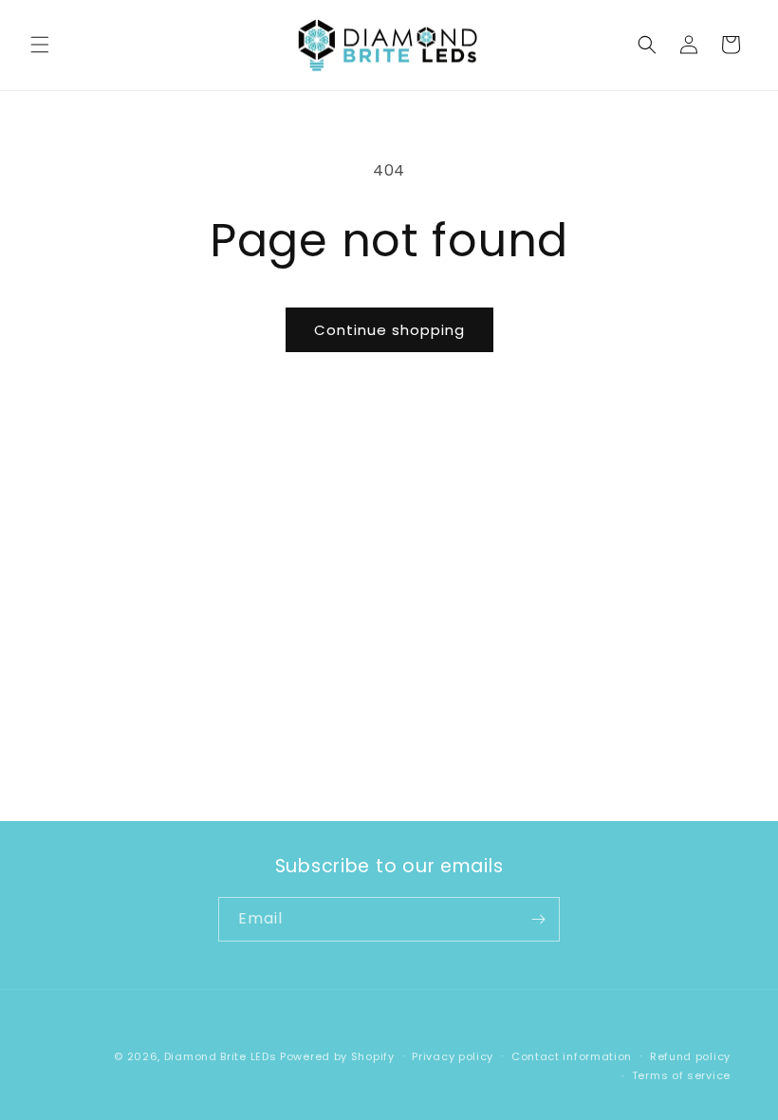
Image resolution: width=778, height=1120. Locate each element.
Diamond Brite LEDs (220, 1056)
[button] (40, 44)
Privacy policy (452, 1056)
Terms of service (681, 1075)
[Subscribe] (538, 919)
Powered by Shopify (337, 1056)
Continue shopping (389, 330)
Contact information (571, 1056)
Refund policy (690, 1056)
